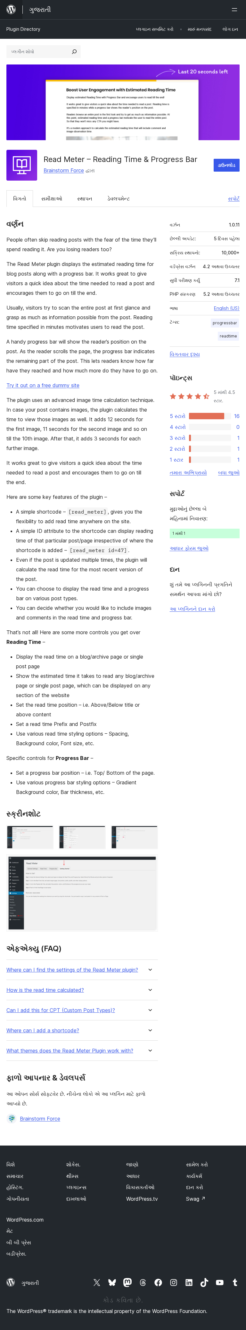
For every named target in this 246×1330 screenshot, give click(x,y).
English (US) (227, 308)
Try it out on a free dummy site (42, 385)
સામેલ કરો (197, 1164)
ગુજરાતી (30, 1283)
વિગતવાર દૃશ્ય (185, 354)
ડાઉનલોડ (226, 165)
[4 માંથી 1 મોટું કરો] (45, 834)
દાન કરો (194, 1187)
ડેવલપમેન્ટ (118, 198)
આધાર (133, 1176)
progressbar (225, 322)
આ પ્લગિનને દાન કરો (192, 609)
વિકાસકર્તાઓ (140, 1187)
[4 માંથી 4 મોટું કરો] (149, 863)
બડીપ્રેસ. (16, 1253)
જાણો (132, 1164)
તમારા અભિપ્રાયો (188, 472)
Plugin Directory (23, 29)
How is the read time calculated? (45, 990)
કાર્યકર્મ (194, 1176)
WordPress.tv (142, 1199)
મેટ (9, 1231)
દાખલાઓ (76, 1199)
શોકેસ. (73, 1164)
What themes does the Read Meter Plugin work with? (69, 1051)
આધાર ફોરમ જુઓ (189, 548)
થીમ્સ (72, 1176)
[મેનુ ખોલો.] (236, 9)
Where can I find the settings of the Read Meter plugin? (72, 970)
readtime (228, 336)
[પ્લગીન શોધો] (74, 51)
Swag (196, 1199)
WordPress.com (25, 1219)
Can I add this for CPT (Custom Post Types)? (60, 1010)
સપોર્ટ (234, 198)
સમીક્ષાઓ (51, 198)
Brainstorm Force (64, 170)
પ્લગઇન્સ (76, 1187)
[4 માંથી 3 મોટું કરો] (149, 834)
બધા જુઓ (229, 472)
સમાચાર (14, 1176)
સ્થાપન (84, 198)
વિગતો (19, 198)
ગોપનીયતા (17, 1199)
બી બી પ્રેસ (18, 1242)
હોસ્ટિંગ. (14, 1187)
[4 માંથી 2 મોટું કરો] (97, 834)
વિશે (10, 1164)
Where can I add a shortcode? (42, 1030)
